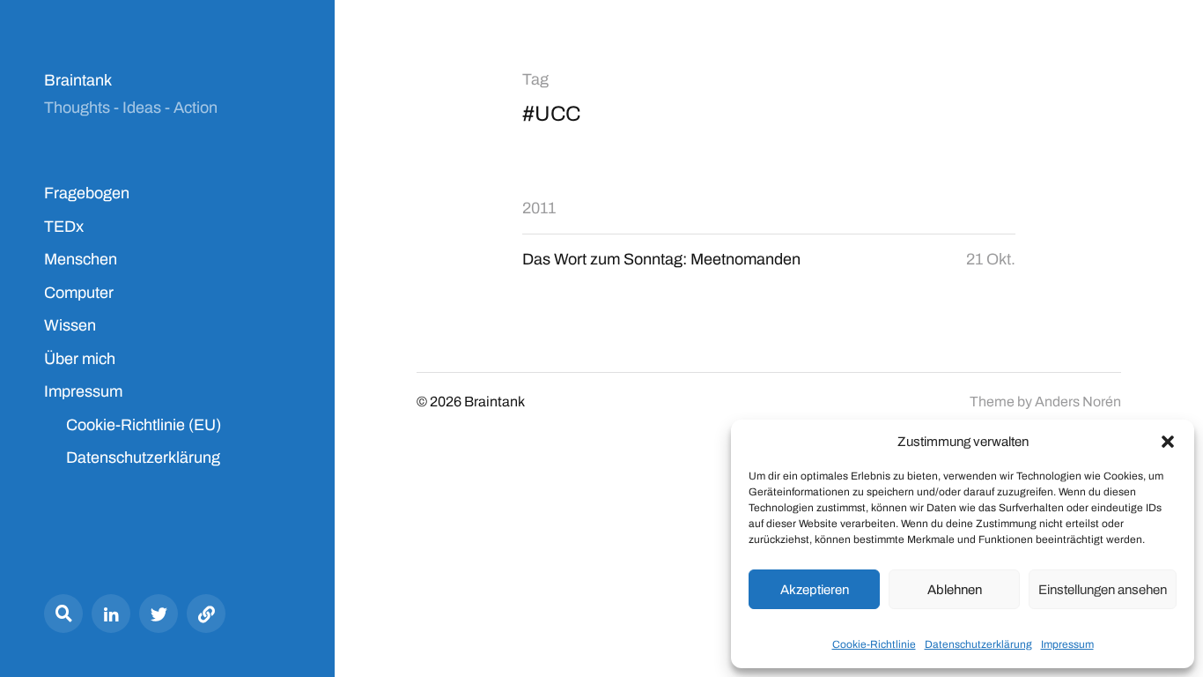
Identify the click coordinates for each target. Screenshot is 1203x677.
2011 (539, 208)
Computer (79, 292)
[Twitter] (158, 613)
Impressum (1067, 644)
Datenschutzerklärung (978, 644)
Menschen (80, 259)
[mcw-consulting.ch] (206, 613)
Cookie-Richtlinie (874, 644)
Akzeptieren (814, 590)
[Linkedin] (111, 613)
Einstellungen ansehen (1102, 590)
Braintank (78, 80)
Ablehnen (954, 590)
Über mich (79, 359)
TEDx (64, 226)
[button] (1168, 441)
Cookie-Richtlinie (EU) (143, 425)
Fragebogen (86, 193)
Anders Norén (1078, 401)
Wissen (70, 325)
